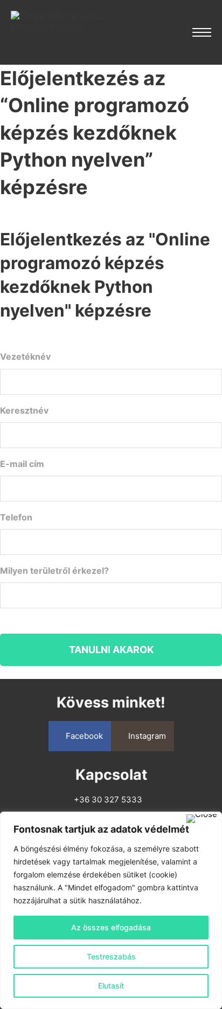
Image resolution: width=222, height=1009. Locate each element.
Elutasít (111, 985)
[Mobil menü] (201, 32)
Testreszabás (111, 956)
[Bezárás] (201, 818)
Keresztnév (42, 410)
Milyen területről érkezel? (72, 570)
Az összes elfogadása (111, 927)
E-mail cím (40, 463)
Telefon (34, 517)
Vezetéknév (43, 356)
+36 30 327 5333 (108, 799)
